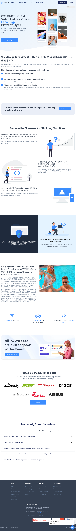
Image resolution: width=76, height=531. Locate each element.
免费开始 (9, 40)
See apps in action (12, 354)
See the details (65, 109)
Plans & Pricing (22, 3)
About (31, 3)
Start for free (62, 2)
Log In (71, 2)
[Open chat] (72, 527)
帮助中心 (59, 241)
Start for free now (9, 76)
